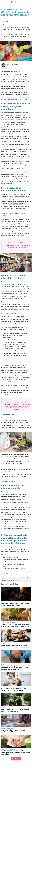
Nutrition (14, 6)
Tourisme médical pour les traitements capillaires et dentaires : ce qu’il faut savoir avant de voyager (15, 668)
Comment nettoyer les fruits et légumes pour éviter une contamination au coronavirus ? (18, 247)
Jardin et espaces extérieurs (9, 622)
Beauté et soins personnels (8, 728)
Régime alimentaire (5, 6)
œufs (5, 363)
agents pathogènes (21, 161)
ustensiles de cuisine (10, 291)
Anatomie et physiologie (8, 749)
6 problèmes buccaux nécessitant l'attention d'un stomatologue (13, 689)
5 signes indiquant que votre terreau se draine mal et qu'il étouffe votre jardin (15, 625)
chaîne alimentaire (15, 203)
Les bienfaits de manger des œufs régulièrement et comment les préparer (17, 407)
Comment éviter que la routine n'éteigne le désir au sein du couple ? (15, 604)
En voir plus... (16, 759)
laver (25, 427)
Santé (2, 664)
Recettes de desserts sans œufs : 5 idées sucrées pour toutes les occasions (16, 646)
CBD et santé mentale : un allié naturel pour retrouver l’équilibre (15, 710)
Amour (3, 601)
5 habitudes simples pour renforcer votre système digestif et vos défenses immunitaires (15, 753)
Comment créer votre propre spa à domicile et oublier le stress (13, 731)
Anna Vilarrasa (17, 66)
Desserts (3, 643)
